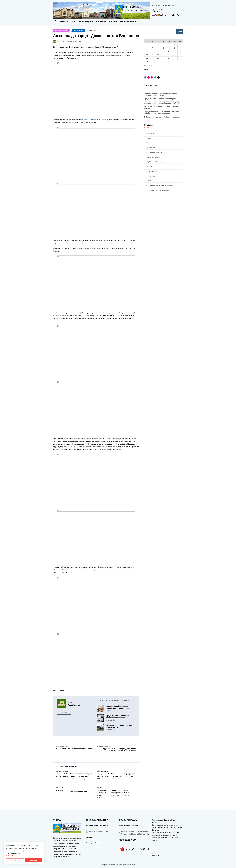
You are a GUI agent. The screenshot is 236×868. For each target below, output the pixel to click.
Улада (149, 181)
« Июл (146, 69)
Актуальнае (151, 133)
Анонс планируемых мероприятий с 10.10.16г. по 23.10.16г (122, 791)
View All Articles (64, 713)
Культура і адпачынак (61, 30)
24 (147, 58)
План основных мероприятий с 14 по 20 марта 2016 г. (82, 775)
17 (147, 55)
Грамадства (151, 147)
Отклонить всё (15, 860)
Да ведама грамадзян (154, 152)
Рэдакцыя (101, 21)
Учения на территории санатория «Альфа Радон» (119, 726)
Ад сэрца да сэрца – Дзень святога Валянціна (96, 35)
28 (169, 58)
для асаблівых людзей (88, 120)
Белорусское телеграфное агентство (164, 825)
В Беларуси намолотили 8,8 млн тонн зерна (162, 117)
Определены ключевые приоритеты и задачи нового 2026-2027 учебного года (162, 112)
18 (152, 55)
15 (174, 51)
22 (174, 55)
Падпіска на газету (129, 21)
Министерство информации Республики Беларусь (165, 821)
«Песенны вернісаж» (78, 791)
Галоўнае (150, 143)
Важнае (150, 138)
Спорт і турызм (152, 176)
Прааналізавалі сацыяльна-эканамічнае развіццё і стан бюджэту (117, 707)
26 (158, 58)
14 (169, 51)
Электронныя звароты (82, 21)
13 (163, 51)
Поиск (180, 31)
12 (158, 51)
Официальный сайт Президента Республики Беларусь (167, 829)
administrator (61, 41)
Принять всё (33, 860)
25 (152, 58)
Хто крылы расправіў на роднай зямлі (160, 185)
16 (180, 51)
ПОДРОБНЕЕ (10, 855)
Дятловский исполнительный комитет (165, 835)
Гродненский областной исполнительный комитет (166, 839)
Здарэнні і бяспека (153, 157)
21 (169, 55)
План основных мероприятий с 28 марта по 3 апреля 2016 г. (123, 775)
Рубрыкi (113, 21)
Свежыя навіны (78, 30)
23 (180, 55)
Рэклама (64, 21)
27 (163, 58)
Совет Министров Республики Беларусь (165, 832)
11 (152, 51)
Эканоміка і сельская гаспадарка (158, 190)
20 (163, 55)
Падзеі (149, 166)
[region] (24, 853)
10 (147, 51)
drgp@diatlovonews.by (96, 843)
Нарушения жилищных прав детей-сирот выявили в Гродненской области (119, 750)
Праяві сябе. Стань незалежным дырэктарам (74, 749)
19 (158, 55)
